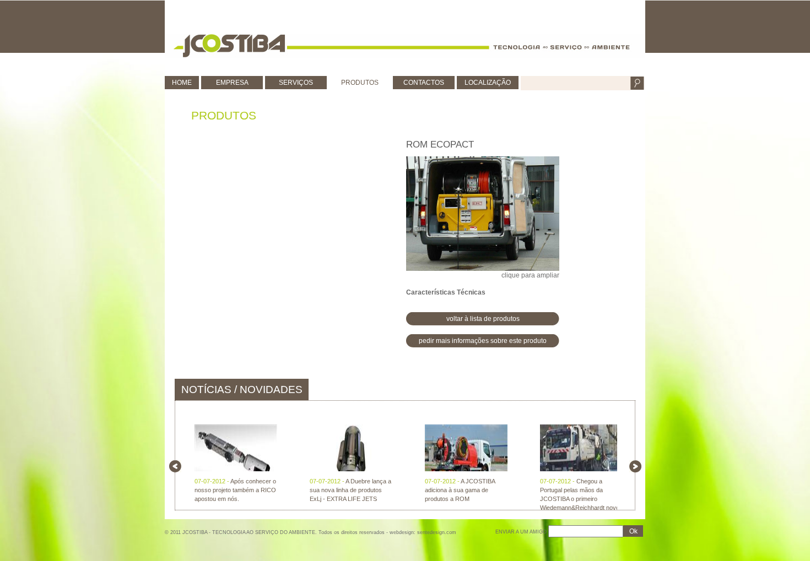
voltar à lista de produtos (483, 319)
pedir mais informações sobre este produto (483, 341)
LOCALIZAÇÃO (488, 82)
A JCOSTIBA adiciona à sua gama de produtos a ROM (460, 490)
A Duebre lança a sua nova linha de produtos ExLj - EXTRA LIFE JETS (350, 490)
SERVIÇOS (296, 82)
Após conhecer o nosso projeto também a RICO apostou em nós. (235, 490)
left (175, 466)
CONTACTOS (423, 82)
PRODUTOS (360, 82)
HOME (182, 82)
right (635, 466)
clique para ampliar (530, 275)
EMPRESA (232, 82)
